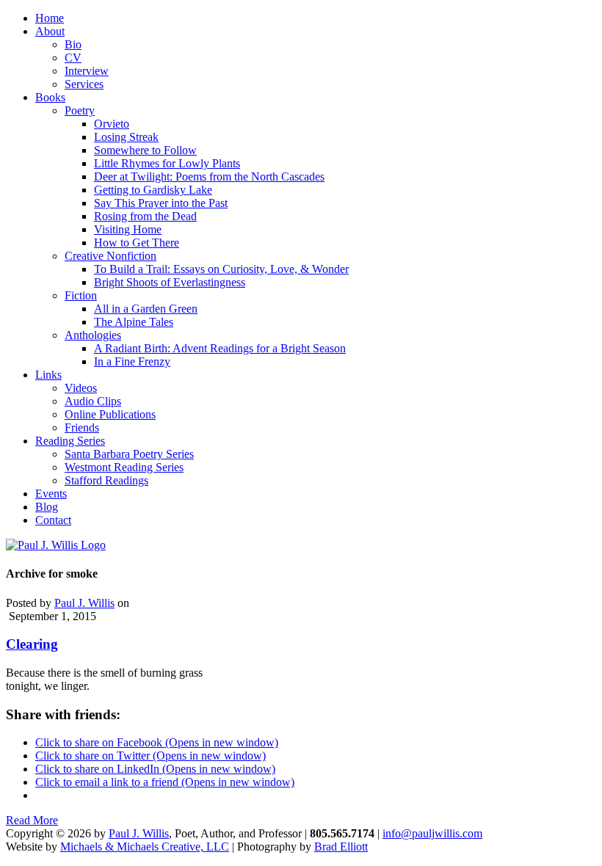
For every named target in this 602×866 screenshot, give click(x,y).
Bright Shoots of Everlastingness (169, 282)
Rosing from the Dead (145, 216)
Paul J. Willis (84, 603)
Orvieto (111, 123)
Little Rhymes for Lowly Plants (167, 163)
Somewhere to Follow (145, 150)
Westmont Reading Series (124, 467)
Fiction (81, 295)
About (50, 31)
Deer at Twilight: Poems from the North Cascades (209, 176)
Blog (46, 507)
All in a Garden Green (145, 308)
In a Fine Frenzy (132, 361)
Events (51, 493)
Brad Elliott (341, 846)
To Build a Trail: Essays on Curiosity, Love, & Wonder (221, 269)
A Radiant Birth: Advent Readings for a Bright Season (220, 348)
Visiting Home (128, 229)
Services (84, 84)
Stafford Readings (106, 480)
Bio (73, 44)
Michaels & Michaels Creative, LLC (144, 846)
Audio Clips (93, 401)
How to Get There (136, 242)
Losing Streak (126, 137)
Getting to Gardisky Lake (153, 189)
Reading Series (70, 440)
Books (50, 97)
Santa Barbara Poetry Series (129, 454)
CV (73, 57)
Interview (87, 71)
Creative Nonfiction (110, 256)
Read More (32, 820)
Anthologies (93, 335)
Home (49, 18)
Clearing (32, 644)
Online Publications (110, 414)
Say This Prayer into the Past (161, 203)
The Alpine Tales (133, 322)
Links (48, 374)
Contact (53, 520)
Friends (82, 427)
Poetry (80, 110)
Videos (81, 388)
